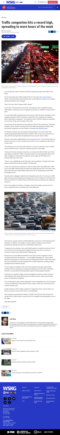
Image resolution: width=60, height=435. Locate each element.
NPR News (4, 17)
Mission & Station (26, 390)
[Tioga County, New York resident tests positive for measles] (6, 373)
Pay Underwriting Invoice (50, 402)
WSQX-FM (9, 422)
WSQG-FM (14, 422)
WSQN (4, 425)
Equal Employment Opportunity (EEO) (38, 398)
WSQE (4, 424)
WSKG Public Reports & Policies (39, 394)
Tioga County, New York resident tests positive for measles (27, 372)
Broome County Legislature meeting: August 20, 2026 (25, 351)
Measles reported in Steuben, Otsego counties (24, 362)
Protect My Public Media (38, 402)
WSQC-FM (12, 424)
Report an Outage (50, 395)
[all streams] (58, 7)
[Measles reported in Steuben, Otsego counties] (6, 362)
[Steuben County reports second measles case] (6, 341)
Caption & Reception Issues (51, 391)
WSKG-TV (8, 425)
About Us (24, 387)
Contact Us (36, 387)
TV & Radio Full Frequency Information (51, 388)
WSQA (8, 424)
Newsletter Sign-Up (50, 398)
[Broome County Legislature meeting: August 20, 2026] (6, 352)
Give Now (53, 2)
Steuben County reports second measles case (23, 340)
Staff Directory (37, 390)
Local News (14, 338)
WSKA (12, 425)
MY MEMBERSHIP (42, 2)
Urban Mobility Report (41, 128)
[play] (4, 7)
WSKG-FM (5, 422)
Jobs (23, 401)
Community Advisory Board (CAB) (27, 397)
